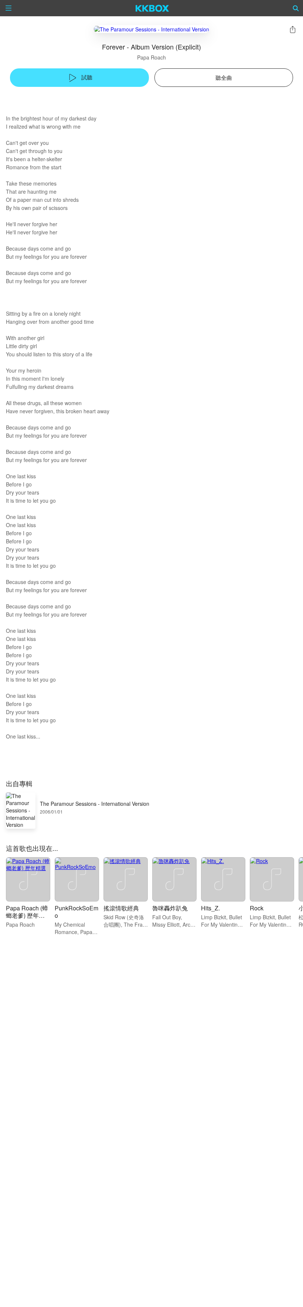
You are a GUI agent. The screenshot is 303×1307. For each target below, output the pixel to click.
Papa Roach (151, 57)
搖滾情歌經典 (121, 908)
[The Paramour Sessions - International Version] (151, 29)
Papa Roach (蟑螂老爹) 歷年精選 (27, 915)
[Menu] (8, 8)
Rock (256, 908)
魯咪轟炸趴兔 (170, 908)
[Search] (296, 8)
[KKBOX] (152, 8)
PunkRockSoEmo (76, 912)
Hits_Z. (210, 908)
